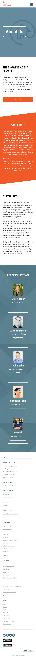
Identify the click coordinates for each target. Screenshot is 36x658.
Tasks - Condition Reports (9, 548)
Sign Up (18, 100)
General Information (7, 526)
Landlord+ (5, 505)
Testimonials (6, 615)
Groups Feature (6, 551)
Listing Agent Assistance (9, 474)
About (4, 609)
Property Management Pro (9, 500)
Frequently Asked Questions (9, 621)
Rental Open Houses (8, 497)
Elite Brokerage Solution (8, 485)
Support (5, 607)
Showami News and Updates (10, 578)
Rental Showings (7, 494)
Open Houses (6, 531)
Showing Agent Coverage (9, 566)
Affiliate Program (7, 618)
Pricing (4, 563)
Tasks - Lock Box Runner (8, 546)
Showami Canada (7, 624)
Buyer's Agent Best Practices (9, 469)
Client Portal (5, 543)
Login (25, 650)
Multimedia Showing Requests (10, 540)
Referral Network (7, 529)
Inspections (5, 534)
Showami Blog (6, 569)
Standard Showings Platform (10, 466)
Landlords (5, 502)
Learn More (5, 612)
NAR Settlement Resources (9, 592)
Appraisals (5, 537)
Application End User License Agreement (13, 586)
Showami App (6, 575)
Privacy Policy (6, 589)
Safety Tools (6, 572)
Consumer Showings (8, 477)
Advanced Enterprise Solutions (10, 514)
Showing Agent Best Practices (10, 471)
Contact (4, 604)
